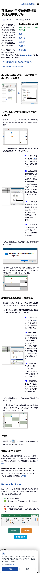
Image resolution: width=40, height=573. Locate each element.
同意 (10, 569)
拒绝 (27, 569)
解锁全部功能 (20, 537)
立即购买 (22, 42)
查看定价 (26, 531)
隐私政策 (11, 564)
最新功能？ (23, 50)
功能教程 (22, 46)
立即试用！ (14, 531)
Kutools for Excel (26, 55)
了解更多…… (25, 476)
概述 (20, 34)
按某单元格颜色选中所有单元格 (13, 66)
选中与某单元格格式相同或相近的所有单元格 (17, 62)
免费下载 (22, 38)
